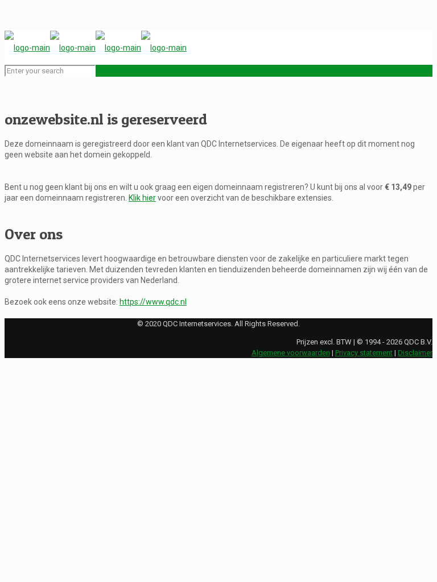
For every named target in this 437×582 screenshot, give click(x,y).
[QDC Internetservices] (96, 48)
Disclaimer (415, 352)
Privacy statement (364, 352)
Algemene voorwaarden (291, 352)
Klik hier (142, 197)
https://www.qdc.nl (153, 301)
